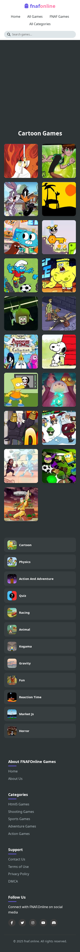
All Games (35, 16)
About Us (15, 778)
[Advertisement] (40, 86)
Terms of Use (18, 866)
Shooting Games (21, 811)
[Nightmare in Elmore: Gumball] (21, 237)
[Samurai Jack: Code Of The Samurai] (21, 161)
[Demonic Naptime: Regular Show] (21, 313)
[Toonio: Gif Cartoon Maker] (59, 199)
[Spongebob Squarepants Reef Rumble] (59, 275)
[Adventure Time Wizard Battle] (59, 390)
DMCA (13, 881)
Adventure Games (22, 826)
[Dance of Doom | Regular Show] (21, 428)
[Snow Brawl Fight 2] (59, 428)
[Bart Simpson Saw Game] (21, 390)
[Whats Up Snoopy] (59, 352)
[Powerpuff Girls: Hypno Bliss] (59, 237)
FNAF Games (59, 16)
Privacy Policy (18, 874)
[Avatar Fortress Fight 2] (21, 504)
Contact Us (16, 859)
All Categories (40, 24)
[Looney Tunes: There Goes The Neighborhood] (21, 199)
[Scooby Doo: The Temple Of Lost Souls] (59, 313)
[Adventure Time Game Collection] (21, 352)
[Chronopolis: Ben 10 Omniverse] (59, 161)
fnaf (42, 5)
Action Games (19, 833)
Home (15, 16)
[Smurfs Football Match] (21, 275)
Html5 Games (18, 804)
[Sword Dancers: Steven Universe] (21, 466)
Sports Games (19, 819)
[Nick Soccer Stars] (59, 466)
